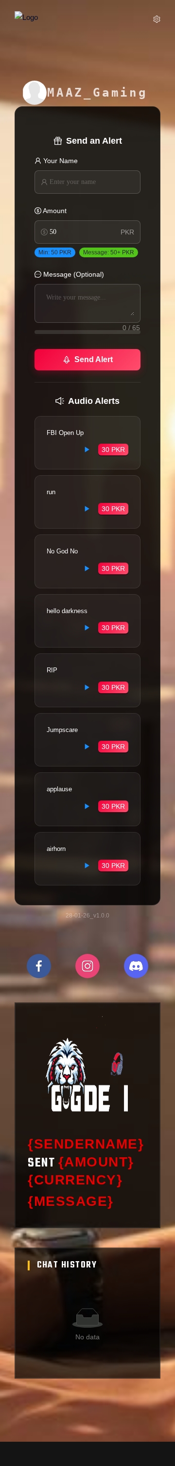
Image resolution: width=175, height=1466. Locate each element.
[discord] (136, 966)
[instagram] (87, 966)
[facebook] (39, 966)
